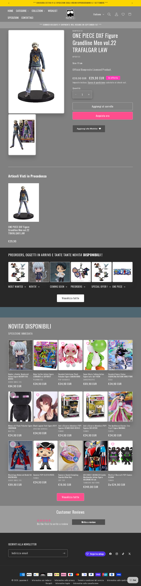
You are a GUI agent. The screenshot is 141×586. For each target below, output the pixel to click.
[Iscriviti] (64, 553)
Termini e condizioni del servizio (91, 580)
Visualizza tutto (70, 298)
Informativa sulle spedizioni (118, 580)
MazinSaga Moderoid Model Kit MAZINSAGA (20, 476)
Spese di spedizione (96, 82)
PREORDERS (76, 286)
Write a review (89, 522)
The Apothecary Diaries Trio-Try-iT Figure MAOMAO (119, 427)
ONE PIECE (117, 286)
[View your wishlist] (123, 14)
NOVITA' (32, 286)
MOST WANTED (15, 286)
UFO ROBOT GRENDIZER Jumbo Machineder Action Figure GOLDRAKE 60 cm (94, 477)
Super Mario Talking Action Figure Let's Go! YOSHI (93, 375)
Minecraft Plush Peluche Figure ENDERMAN (20, 427)
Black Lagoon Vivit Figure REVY (45, 426)
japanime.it (23, 580)
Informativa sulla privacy (65, 580)
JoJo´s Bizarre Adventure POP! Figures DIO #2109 (94, 427)
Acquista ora (102, 116)
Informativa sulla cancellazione (85, 583)
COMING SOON (57, 286)
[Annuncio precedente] (9, 3)
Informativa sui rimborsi (41, 580)
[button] (109, 14)
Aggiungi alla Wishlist (87, 129)
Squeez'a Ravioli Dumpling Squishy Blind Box (68, 476)
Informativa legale (62, 583)
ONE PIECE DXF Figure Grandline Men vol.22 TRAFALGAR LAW (18, 230)
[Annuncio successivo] (132, 3)
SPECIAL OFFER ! (100, 286)
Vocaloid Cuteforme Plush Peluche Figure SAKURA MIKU (69, 375)
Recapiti (49, 583)
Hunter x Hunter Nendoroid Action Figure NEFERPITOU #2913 (18, 376)
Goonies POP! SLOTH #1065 (43, 475)
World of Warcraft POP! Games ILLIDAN (120, 476)
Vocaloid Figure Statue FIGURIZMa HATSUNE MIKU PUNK (120, 375)
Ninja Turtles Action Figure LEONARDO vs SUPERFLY (43, 375)
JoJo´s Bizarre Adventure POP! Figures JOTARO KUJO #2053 (69, 427)
